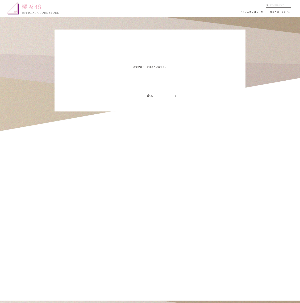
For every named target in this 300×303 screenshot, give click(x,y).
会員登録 (274, 11)
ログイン (285, 11)
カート (264, 11)
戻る (150, 96)
